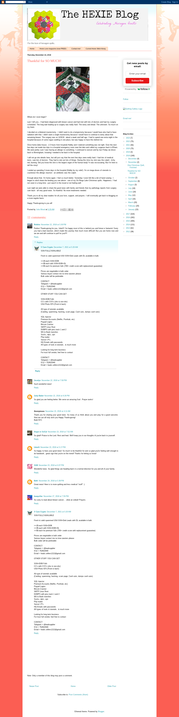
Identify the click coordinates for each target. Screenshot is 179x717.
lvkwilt (37, 447)
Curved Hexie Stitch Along (96, 49)
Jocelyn (37, 380)
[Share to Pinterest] (72, 209)
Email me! (127, 118)
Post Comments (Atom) (78, 695)
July (130, 188)
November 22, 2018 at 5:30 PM (53, 225)
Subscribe (137, 80)
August (131, 185)
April (130, 199)
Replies (40, 242)
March (131, 202)
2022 (128, 141)
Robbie (37, 225)
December (132, 159)
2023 (128, 138)
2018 (128, 156)
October (131, 178)
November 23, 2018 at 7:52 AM (60, 432)
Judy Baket (38, 396)
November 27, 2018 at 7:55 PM (56, 496)
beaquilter (38, 496)
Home (32, 49)
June (130, 192)
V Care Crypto (47, 247)
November (132, 162)
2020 (128, 148)
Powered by (130, 89)
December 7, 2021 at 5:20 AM (66, 247)
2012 (128, 231)
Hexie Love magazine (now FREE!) (53, 49)
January (131, 209)
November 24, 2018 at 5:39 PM (51, 481)
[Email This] (61, 209)
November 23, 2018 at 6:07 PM (51, 465)
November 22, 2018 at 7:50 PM (54, 380)
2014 (128, 225)
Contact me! (76, 49)
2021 (128, 145)
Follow (125, 99)
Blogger (101, 711)
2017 (128, 214)
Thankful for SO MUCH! (134, 172)
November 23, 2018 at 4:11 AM (57, 411)
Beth (36, 481)
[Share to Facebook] (69, 209)
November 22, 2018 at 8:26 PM (57, 396)
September (133, 181)
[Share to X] (67, 209)
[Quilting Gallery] (132, 109)
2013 (128, 228)
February (132, 206)
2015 (128, 221)
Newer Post (34, 686)
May (130, 195)
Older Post (111, 686)
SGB (36, 465)
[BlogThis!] (64, 209)
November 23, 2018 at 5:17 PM (53, 447)
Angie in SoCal (40, 432)
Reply (36, 237)
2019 (128, 152)
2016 (128, 217)
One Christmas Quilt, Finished (136, 166)
